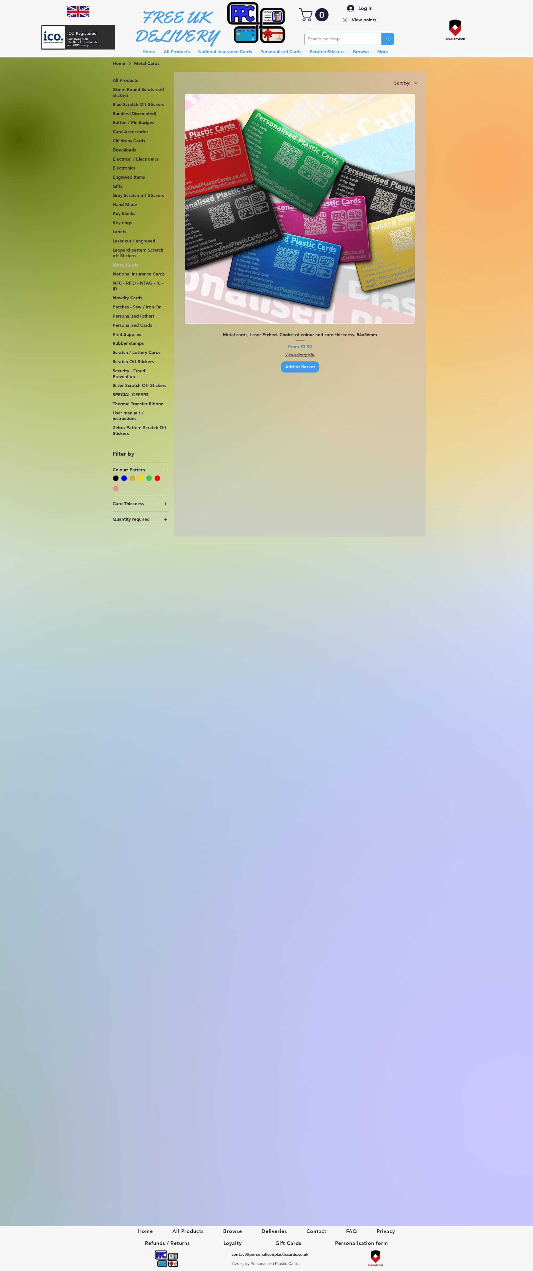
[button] (315, 14)
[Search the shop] (387, 39)
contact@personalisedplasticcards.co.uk (270, 1254)
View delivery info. (300, 354)
